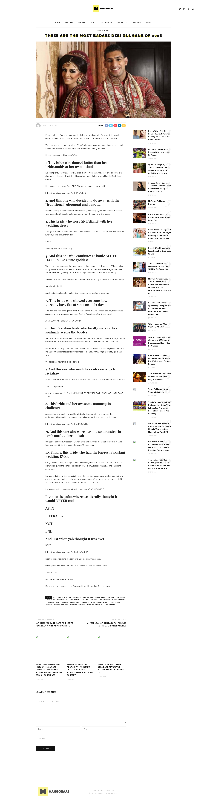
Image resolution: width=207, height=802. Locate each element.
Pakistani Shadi (67, 602)
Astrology (106, 23)
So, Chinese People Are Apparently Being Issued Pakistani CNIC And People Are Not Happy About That (159, 308)
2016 (55, 597)
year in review (110, 604)
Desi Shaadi (51, 600)
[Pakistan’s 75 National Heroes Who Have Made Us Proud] (139, 152)
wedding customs (61, 604)
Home (57, 23)
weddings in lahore (77, 604)
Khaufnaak (122, 23)
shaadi (93, 602)
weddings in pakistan (94, 604)
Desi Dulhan (120, 597)
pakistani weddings (81, 602)
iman (44, 125)
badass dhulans (79, 597)
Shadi (99, 602)
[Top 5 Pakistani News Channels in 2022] (134, 389)
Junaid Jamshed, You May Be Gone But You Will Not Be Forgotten (158, 266)
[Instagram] (184, 8)
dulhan (77, 600)
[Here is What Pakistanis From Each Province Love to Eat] (139, 251)
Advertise (136, 23)
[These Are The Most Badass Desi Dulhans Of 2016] (103, 79)
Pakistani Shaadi (53, 602)
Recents (69, 23)
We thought (107, 269)
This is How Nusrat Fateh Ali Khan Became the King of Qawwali (159, 377)
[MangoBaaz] (54, 791)
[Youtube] (188, 8)
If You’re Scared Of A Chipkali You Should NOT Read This (159, 217)
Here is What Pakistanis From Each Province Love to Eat (159, 251)
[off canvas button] (14, 9)
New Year (93, 600)
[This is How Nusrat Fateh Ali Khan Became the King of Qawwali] (139, 377)
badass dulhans (93, 597)
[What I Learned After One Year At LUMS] (139, 327)
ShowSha (82, 23)
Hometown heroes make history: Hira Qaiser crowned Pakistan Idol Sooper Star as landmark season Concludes (49, 669)
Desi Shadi (60, 600)
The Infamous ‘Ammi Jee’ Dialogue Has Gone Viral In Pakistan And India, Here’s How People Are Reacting (159, 408)
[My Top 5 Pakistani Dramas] (139, 204)
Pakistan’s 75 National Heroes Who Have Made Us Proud (159, 152)
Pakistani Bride (104, 600)
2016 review (62, 597)
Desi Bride (111, 597)
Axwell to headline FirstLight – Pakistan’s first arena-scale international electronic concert (80, 669)
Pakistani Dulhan (118, 600)
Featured (105, 31)
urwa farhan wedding (111, 602)
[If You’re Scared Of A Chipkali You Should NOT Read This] (139, 218)
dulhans (85, 600)
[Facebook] (176, 8)
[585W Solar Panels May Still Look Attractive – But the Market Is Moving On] (112, 648)
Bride (103, 597)
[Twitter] (180, 8)
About (149, 23)
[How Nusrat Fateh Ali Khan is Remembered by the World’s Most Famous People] (139, 359)
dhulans (69, 600)
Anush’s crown (52, 272)
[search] (193, 8)
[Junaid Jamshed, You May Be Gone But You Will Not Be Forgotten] (139, 267)
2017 (70, 597)
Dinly (94, 23)
